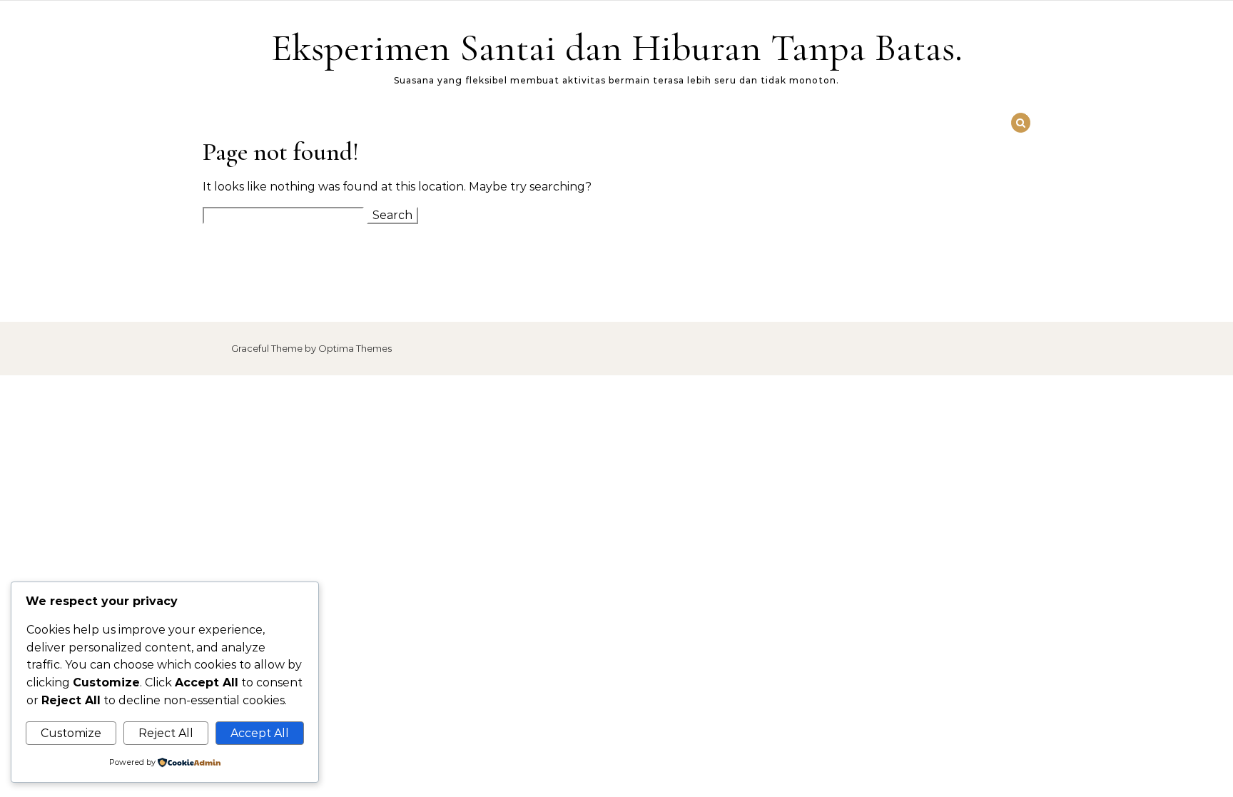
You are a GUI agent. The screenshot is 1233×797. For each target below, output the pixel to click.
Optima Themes (355, 348)
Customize (71, 733)
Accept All (259, 733)
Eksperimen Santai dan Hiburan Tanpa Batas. (617, 47)
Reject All (165, 733)
